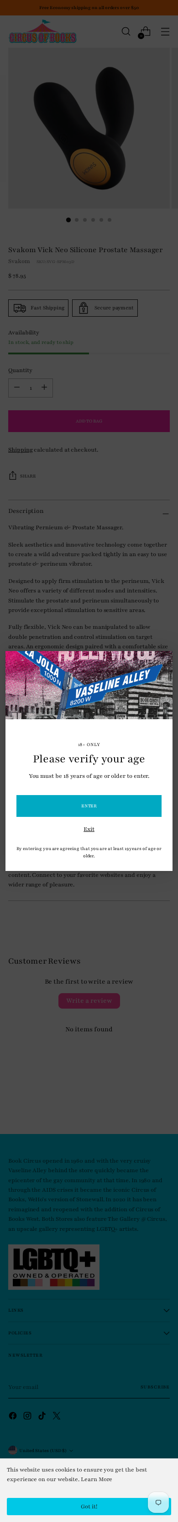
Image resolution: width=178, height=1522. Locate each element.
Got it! (89, 1506)
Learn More (96, 1479)
